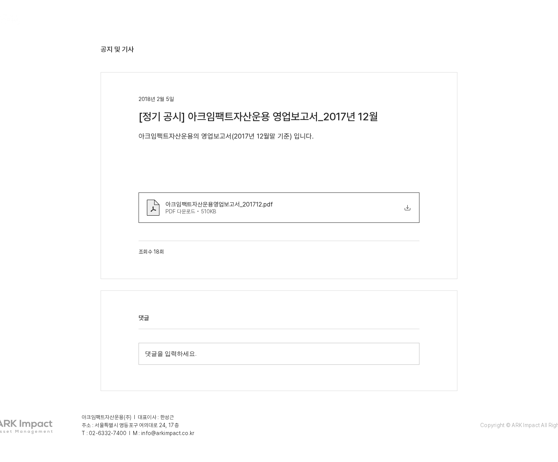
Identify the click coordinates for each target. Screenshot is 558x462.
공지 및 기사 (117, 49)
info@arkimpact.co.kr (168, 433)
